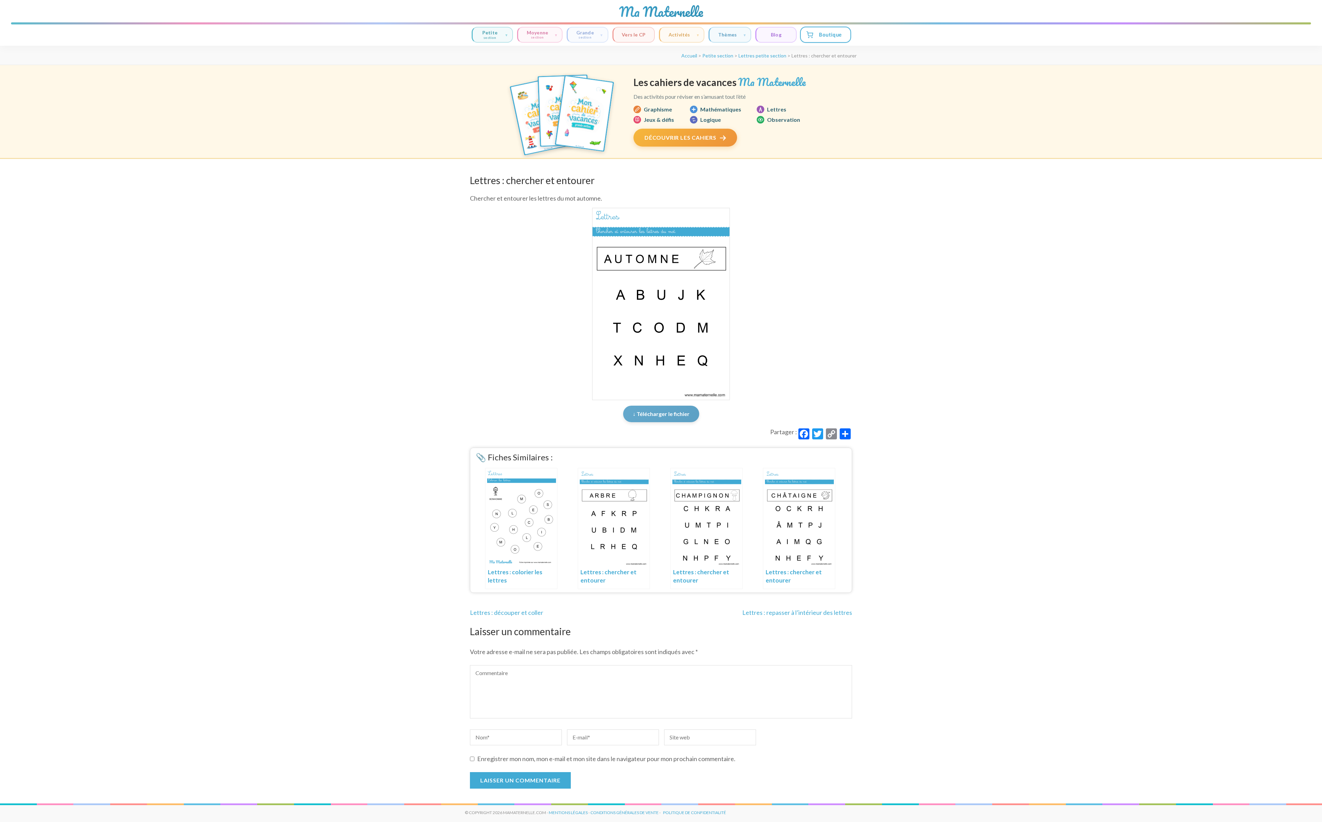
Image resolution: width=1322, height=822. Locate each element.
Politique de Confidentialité (694, 812)
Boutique (830, 35)
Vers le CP (634, 35)
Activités (679, 35)
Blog (776, 35)
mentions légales (568, 812)
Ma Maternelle (661, 12)
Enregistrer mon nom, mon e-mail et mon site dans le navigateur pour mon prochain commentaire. (606, 758)
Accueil (689, 55)
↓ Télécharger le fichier (661, 413)
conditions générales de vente (624, 812)
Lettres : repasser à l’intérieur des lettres (797, 612)
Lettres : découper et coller (506, 612)
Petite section (717, 55)
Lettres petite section (762, 55)
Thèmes (727, 35)
